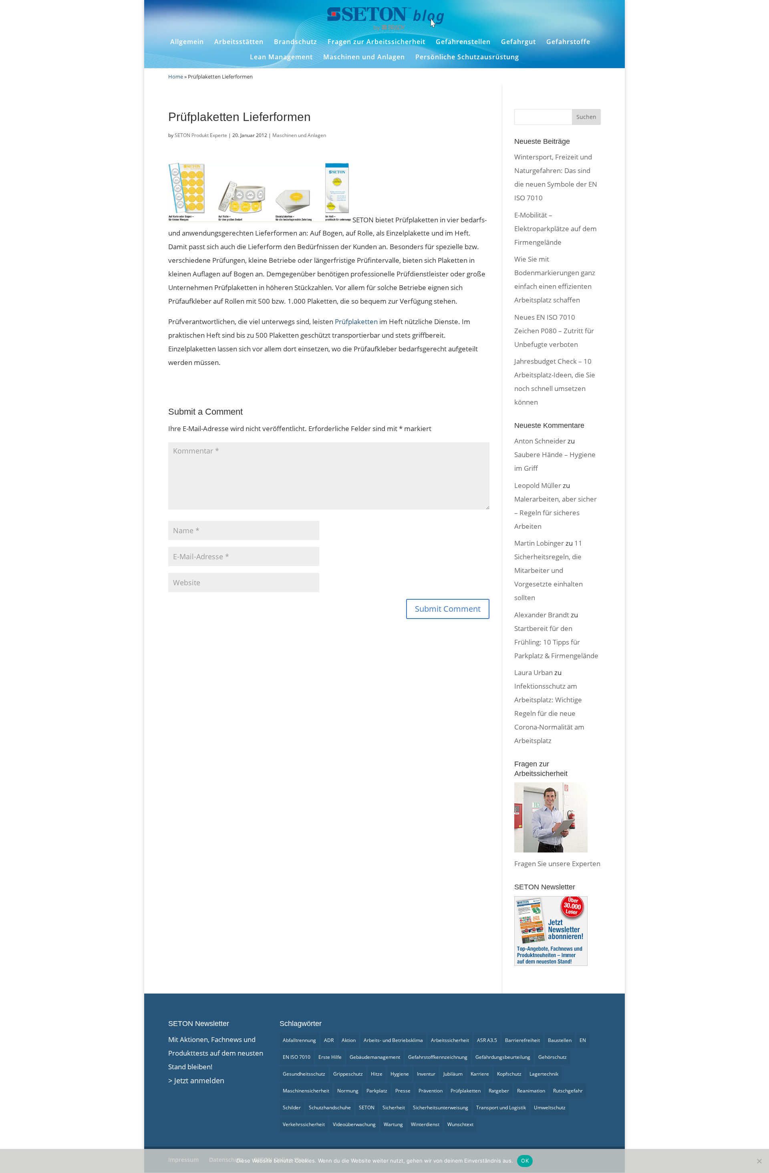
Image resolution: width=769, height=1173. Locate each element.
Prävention (431, 1090)
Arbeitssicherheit (450, 1040)
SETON (366, 1107)
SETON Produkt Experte (201, 135)
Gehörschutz (552, 1057)
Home (175, 76)
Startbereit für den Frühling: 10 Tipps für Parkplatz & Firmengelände (556, 642)
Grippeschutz (348, 1073)
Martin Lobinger (539, 543)
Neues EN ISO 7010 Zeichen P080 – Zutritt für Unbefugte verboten (554, 330)
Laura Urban (533, 672)
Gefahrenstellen (463, 42)
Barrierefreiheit (522, 1040)
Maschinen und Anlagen (364, 57)
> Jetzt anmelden (196, 1080)
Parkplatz (376, 1090)
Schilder (292, 1107)
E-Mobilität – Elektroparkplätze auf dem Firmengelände (555, 228)
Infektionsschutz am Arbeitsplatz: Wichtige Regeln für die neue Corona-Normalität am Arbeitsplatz (549, 713)
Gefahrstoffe (568, 42)
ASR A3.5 (487, 1040)
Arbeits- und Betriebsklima (393, 1040)
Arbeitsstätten (239, 42)
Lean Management (281, 57)
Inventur (426, 1073)
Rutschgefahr (568, 1090)
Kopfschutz (509, 1073)
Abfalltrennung (299, 1040)
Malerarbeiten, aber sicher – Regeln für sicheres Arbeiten (555, 512)
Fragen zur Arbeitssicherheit (376, 42)
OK (525, 1160)
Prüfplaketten (356, 321)
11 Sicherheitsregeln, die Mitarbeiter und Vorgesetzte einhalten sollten (548, 570)
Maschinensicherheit (306, 1090)
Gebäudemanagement (375, 1057)
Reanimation (531, 1090)
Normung (347, 1090)
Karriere (480, 1073)
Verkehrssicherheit (304, 1124)
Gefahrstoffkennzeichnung (437, 1057)
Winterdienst (425, 1124)
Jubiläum (453, 1073)
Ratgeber (499, 1090)
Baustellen (560, 1040)
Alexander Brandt (541, 614)
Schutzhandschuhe (330, 1107)
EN (583, 1040)
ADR (329, 1040)
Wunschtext (460, 1124)
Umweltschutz (550, 1107)
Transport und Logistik (501, 1107)
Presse (403, 1090)
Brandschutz (295, 42)
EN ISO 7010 (296, 1057)
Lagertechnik (543, 1073)
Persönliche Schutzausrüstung (467, 57)
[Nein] (759, 1161)
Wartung (393, 1124)
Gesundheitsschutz (304, 1073)
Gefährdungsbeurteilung (502, 1057)
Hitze (376, 1073)
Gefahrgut (518, 42)
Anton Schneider (540, 440)
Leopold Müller (537, 485)
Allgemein (187, 42)
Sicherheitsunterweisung (440, 1107)
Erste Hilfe (330, 1057)
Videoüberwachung (354, 1124)
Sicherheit (393, 1107)
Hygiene (400, 1073)
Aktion (349, 1040)
